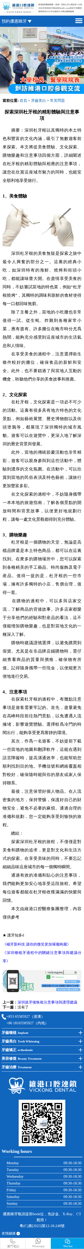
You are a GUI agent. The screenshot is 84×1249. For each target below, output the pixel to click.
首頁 (23, 100)
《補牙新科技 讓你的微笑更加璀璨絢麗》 (37, 944)
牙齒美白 (38, 100)
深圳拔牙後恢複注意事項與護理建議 (47, 1002)
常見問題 (57, 100)
